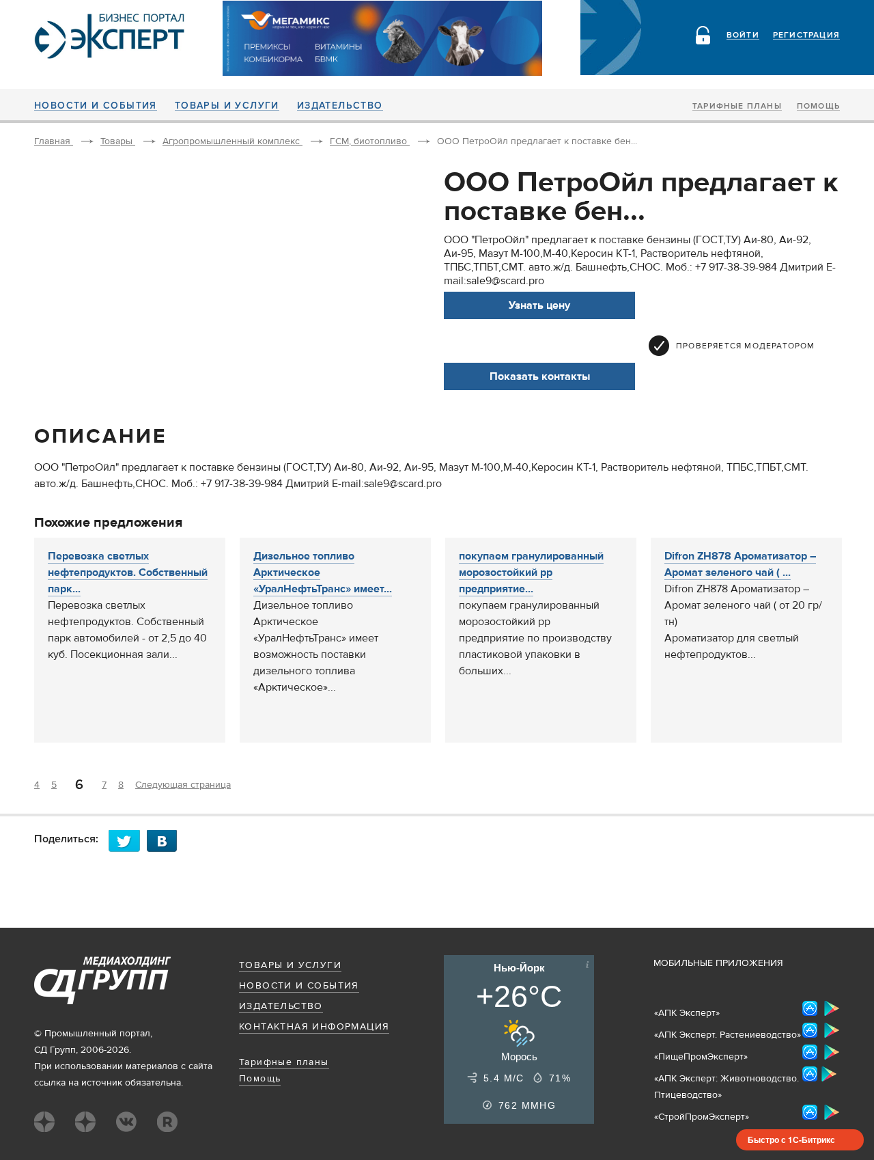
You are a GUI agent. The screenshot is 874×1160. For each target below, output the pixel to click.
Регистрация (806, 35)
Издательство (340, 106)
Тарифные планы (737, 106)
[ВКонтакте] (166, 841)
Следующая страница (183, 785)
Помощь (818, 106)
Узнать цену (539, 305)
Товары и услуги (227, 106)
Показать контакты (540, 376)
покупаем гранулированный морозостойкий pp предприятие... (531, 572)
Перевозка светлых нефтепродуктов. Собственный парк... (128, 572)
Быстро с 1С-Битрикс (791, 1139)
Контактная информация (314, 1027)
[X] (128, 841)
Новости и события (95, 106)
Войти (743, 35)
